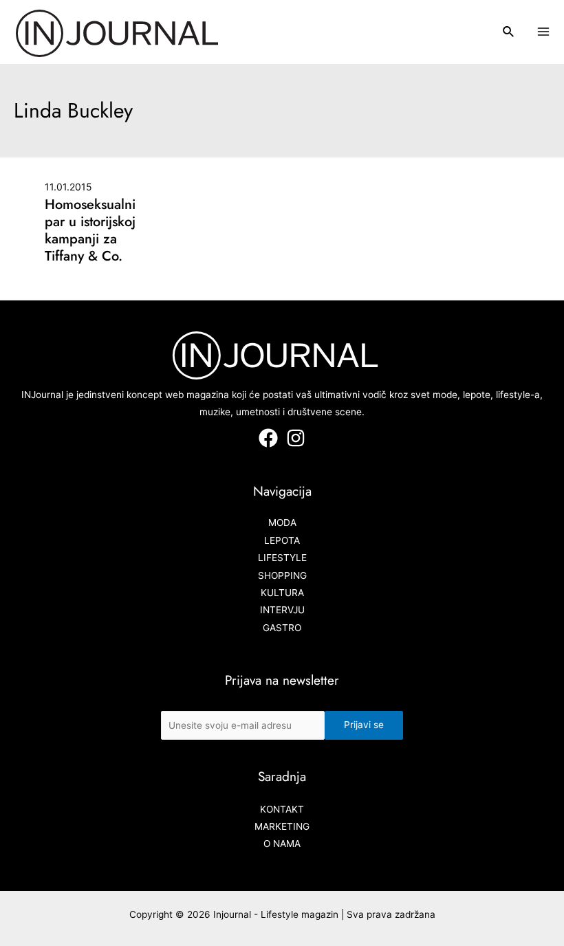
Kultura (282, 592)
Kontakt (282, 809)
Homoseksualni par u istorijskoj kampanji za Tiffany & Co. (90, 230)
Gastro (282, 627)
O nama (282, 843)
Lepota (282, 540)
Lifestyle (282, 557)
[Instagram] (295, 438)
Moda (282, 522)
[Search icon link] (509, 33)
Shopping (282, 575)
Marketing (282, 826)
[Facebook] (268, 438)
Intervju (282, 609)
